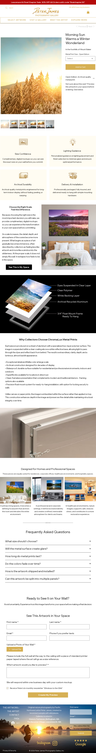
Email (10, 600)
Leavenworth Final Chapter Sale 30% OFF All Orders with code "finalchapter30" (48, 2)
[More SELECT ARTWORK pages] (26, 19)
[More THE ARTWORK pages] (18, 674)
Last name (55, 589)
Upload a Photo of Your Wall (21, 611)
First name (12, 589)
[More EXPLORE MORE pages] (87, 19)
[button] (88, 12)
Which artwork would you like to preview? (28, 632)
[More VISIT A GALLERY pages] (47, 19)
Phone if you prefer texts (61, 600)
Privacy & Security (9, 717)
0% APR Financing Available (79, 7)
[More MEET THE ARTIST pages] (68, 19)
